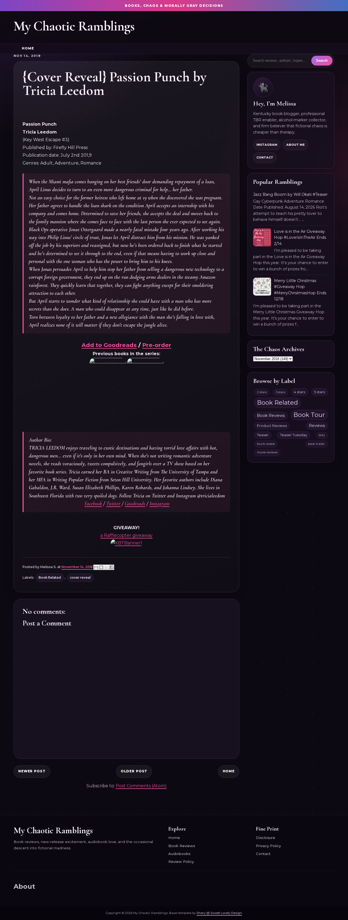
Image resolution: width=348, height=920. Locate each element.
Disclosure (265, 837)
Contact (264, 157)
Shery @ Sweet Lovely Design (219, 913)
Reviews (317, 425)
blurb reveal (266, 444)
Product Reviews (272, 426)
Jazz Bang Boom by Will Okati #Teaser (290, 194)
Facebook (93, 503)
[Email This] (96, 567)
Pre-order (156, 345)
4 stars (299, 392)
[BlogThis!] (101, 567)
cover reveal (80, 578)
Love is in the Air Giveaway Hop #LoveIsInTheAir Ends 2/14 (300, 237)
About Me (295, 145)
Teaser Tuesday (293, 435)
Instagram (159, 503)
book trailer (316, 444)
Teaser (263, 435)
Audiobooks (179, 853)
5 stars (319, 392)
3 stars (280, 392)
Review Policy (181, 861)
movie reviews (267, 452)
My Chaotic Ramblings (74, 26)
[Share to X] (106, 567)
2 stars (262, 392)
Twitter (113, 503)
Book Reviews (271, 415)
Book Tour (309, 415)
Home (28, 48)
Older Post (134, 771)
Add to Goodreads (109, 345)
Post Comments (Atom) (141, 785)
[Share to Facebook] (111, 567)
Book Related (50, 578)
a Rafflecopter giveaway (126, 535)
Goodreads (135, 503)
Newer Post (32, 771)
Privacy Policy (268, 846)
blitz (322, 435)
